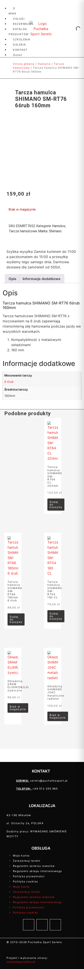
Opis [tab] (12, 279)
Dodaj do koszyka (56, 504)
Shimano (55, 231)
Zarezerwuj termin (26, 860)
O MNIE (12, 11)
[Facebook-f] (28, 924)
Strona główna (24, 63)
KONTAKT (20, 49)
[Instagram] (42, 924)
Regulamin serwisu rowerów (34, 866)
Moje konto (21, 855)
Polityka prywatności (29, 876)
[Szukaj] (74, 28)
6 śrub (9, 381)
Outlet (17, 55)
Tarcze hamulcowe (23, 231)
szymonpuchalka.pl (21, 961)
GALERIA (19, 44)
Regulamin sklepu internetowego (37, 871)
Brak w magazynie (18, 708)
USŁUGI (19, 18)
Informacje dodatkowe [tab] (42, 279)
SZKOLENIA (21, 39)
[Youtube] (55, 924)
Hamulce (44, 63)
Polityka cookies (25, 881)
